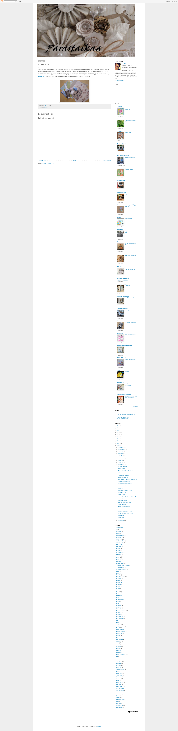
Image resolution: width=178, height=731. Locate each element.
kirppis (118, 588)
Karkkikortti (120, 473)
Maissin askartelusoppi (123, 278)
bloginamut (119, 539)
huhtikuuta (120, 464)
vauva (117, 692)
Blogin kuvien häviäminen (122, 280)
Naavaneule (127, 181)
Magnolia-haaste (120, 626)
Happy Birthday (128, 194)
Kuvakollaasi (121, 517)
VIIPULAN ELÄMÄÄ (122, 358)
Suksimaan (127, 285)
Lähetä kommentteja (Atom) (48, 163)
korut (117, 597)
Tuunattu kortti (121, 468)
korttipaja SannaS (121, 168)
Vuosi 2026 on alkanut (130, 157)
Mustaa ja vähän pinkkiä (124, 506)
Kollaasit (118, 590)
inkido (117, 558)
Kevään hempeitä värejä (124, 481)
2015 (118, 432)
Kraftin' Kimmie (120, 599)
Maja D (118, 628)
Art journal (119, 531)
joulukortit (118, 573)
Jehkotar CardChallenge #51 (125, 511)
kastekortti (118, 578)
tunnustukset (119, 682)
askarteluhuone (120, 535)
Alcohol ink (127, 371)
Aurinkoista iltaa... (122, 492)
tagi (117, 671)
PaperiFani (120, 229)
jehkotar (119, 217)
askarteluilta (119, 537)
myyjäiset (118, 646)
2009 (118, 445)
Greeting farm (119, 552)
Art (117, 529)
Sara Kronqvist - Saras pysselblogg (126, 205)
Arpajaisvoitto (119, 527)
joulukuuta (120, 447)
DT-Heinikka (119, 544)
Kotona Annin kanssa (122, 308)
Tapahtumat (119, 675)
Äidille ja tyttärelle (122, 500)
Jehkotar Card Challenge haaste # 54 (127, 479)
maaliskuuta (121, 520)
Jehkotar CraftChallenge (122, 565)
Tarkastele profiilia (119, 80)
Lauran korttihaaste (121, 610)
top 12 (118, 680)
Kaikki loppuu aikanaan (130, 310)
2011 (118, 441)
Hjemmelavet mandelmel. (130, 255)
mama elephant (120, 629)
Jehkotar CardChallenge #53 (125, 490)
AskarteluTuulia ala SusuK (124, 394)
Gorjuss (118, 550)
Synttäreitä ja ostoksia (123, 475)
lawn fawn (118, 612)
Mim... (118, 370)
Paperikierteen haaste (123, 486)
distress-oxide (119, 542)
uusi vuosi (118, 684)
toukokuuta (121, 462)
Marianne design (120, 631)
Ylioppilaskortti (121, 494)
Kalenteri (118, 575)
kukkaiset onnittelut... (129, 169)
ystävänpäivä (119, 705)
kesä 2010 (119, 582)
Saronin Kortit (120, 382)
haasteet (118, 554)
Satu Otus (119, 266)
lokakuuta (120, 451)
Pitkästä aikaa (128, 346)
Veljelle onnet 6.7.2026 (130, 144)
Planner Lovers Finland (123, 417)
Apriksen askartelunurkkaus (124, 345)
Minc (117, 637)
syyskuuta (120, 453)
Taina (125, 63)
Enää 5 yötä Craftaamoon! (130, 334)
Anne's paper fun (121, 192)
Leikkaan (119, 106)
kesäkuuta (120, 460)
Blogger (99, 726)
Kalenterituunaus (120, 576)
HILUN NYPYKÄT (121, 143)
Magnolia (118, 624)
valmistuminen (120, 688)
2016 (118, 430)
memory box (119, 633)
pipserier (119, 254)
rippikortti (118, 663)
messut (118, 635)
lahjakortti (118, 607)
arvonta (118, 533)
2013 (118, 436)
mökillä (118, 648)
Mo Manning (119, 639)
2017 (118, 428)
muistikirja (118, 641)
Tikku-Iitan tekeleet (122, 284)
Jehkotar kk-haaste (121, 569)
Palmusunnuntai (122, 509)
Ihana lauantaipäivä (123, 477)
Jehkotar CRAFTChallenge (124, 413)
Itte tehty (119, 119)
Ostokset (46, 107)
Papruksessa (41, 76)
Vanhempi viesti (107, 160)
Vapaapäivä (121, 515)
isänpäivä (118, 561)
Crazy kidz (127, 206)
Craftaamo (120, 333)
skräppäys (119, 667)
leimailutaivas (119, 616)
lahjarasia (118, 609)
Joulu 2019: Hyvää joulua (130, 297)
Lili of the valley (120, 618)
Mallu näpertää (121, 180)
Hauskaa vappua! (122, 466)
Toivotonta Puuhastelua (123, 296)
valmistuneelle (120, 690)
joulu (117, 571)
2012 (118, 438)
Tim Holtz (118, 678)
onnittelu (118, 650)
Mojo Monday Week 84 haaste (125, 470)
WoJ (117, 701)
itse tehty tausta (120, 563)
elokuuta (120, 456)
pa (117, 656)
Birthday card (128, 132)
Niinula (119, 241)
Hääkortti (118, 556)
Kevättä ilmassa (122, 504)
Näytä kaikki (135, 406)
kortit (117, 592)
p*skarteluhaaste (120, 654)
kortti (117, 594)
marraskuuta (121, 449)
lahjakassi (118, 605)
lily (117, 620)
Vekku (117, 696)
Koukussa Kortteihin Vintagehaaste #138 (126, 414)
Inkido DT (118, 560)
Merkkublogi (120, 131)
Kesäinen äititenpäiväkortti (130, 359)
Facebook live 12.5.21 (130, 218)
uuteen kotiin (119, 686)
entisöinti (118, 546)
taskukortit (118, 677)
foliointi (118, 548)
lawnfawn (118, 614)
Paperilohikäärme (120, 658)
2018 (118, 426)
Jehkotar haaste (120, 567)
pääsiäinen (119, 662)
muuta (118, 644)
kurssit (118, 601)
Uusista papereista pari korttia (125, 513)
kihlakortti (118, 584)
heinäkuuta (121, 458)
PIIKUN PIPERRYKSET (123, 155)
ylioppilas (118, 703)
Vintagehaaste (120, 699)
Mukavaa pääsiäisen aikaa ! (125, 502)
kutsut (117, 603)
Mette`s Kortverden (122, 321)
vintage (118, 697)
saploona (118, 665)
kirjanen (118, 586)
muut (117, 643)
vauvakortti (119, 694)
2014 (118, 434)
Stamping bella (120, 669)
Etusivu (74, 160)
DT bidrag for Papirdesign (130, 322)
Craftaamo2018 (120, 541)
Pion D (118, 660)
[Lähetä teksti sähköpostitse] (50, 105)
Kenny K (118, 580)
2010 (118, 443)
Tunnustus (120, 488)
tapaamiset (119, 673)
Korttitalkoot (119, 595)
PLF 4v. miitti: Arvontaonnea (123, 418)
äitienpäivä (119, 707)
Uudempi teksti (42, 160)
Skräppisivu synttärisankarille (125, 483)
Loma (117, 622)
